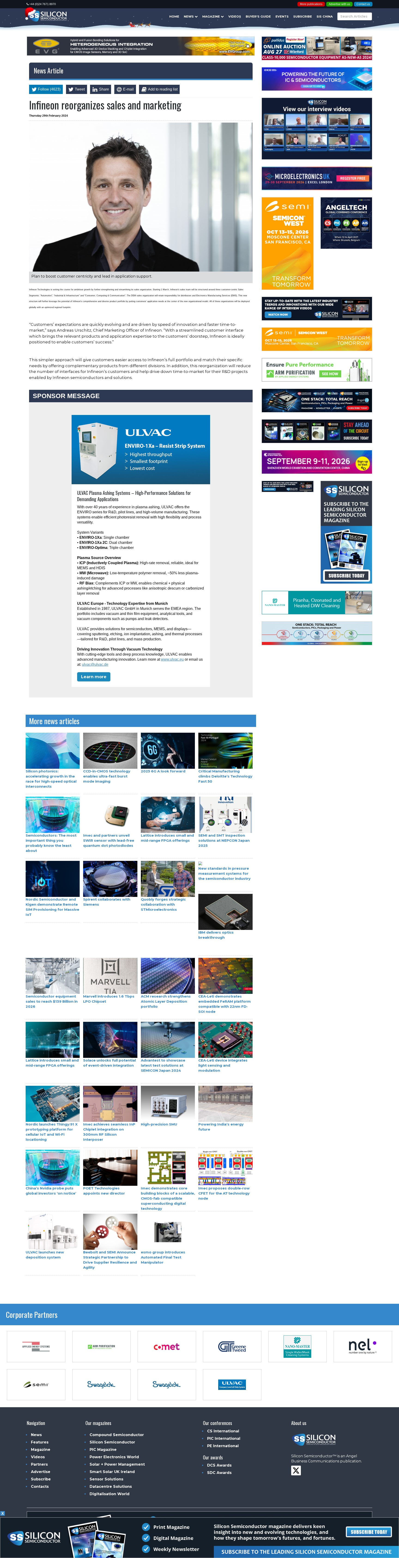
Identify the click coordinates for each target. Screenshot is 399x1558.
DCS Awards (219, 1465)
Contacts (40, 1486)
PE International (223, 1446)
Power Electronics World (114, 1457)
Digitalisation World (110, 1494)
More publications (311, 4)
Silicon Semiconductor (112, 1442)
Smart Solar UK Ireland (112, 1472)
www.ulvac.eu (172, 659)
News (189, 16)
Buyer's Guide (258, 16)
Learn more (93, 676)
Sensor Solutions (106, 1479)
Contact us (363, 4)
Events (282, 16)
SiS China (325, 16)
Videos (234, 16)
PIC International (223, 1438)
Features (39, 1442)
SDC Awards (219, 1472)
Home (174, 16)
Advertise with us (339, 4)
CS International (223, 1431)
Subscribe (302, 16)
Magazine (211, 16)
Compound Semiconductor (117, 1435)
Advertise (40, 1472)
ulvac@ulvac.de (95, 664)
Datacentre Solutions (111, 1486)
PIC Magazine (103, 1449)
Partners (39, 1464)
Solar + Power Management (117, 1464)
